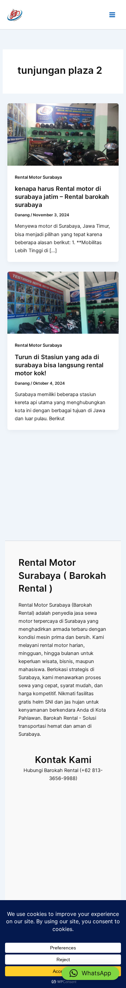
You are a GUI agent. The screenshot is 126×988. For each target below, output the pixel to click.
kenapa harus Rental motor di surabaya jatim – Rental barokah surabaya (62, 196)
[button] (90, 973)
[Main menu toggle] (112, 15)
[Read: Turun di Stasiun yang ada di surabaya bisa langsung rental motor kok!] (62, 302)
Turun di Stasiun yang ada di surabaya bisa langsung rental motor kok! (59, 364)
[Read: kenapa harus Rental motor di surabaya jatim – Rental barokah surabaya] (62, 134)
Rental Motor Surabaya (38, 177)
